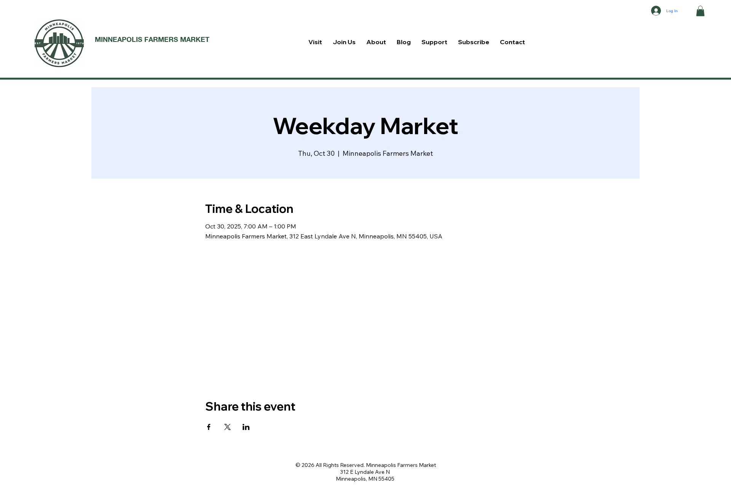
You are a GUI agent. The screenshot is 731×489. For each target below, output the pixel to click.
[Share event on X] (227, 427)
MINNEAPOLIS (119, 39)
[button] (700, 11)
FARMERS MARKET (176, 39)
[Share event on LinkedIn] (246, 427)
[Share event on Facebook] (208, 427)
